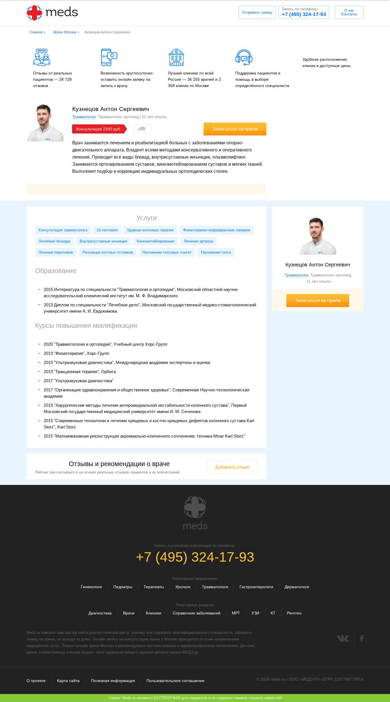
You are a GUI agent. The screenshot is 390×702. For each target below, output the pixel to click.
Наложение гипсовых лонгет (167, 252)
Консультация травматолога (63, 230)
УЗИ (255, 613)
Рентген (294, 613)
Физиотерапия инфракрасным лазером (216, 230)
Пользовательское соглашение (175, 680)
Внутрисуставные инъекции (103, 241)
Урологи (182, 586)
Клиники (153, 613)
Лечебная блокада (54, 241)
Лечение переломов (56, 252)
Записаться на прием (235, 129)
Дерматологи (297, 586)
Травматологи (215, 586)
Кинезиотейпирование (155, 241)
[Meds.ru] (195, 512)
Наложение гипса (216, 252)
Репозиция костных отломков (108, 252)
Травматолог (84, 116)
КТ (273, 613)
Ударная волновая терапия (150, 230)
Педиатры (122, 586)
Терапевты (154, 586)
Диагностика (100, 613)
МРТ (236, 613)
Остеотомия (107, 230)
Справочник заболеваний (196, 613)
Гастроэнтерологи (256, 586)
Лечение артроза (198, 241)
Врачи (128, 613)
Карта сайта (68, 680)
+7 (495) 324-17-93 (304, 12)
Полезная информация (113, 680)
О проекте (36, 680)
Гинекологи (91, 586)
